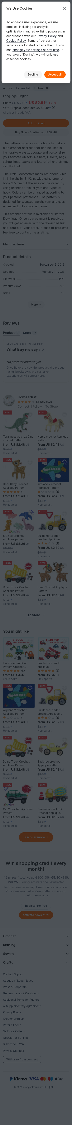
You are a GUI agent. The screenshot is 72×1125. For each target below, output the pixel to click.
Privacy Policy (46, 36)
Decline (33, 74)
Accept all (55, 74)
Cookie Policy (16, 40)
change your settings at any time (35, 50)
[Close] (64, 8)
